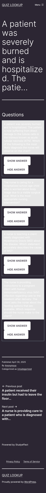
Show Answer (17, 160)
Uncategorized (24, 369)
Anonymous (10, 365)
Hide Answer (16, 169)
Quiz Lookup (12, 5)
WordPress (30, 481)
